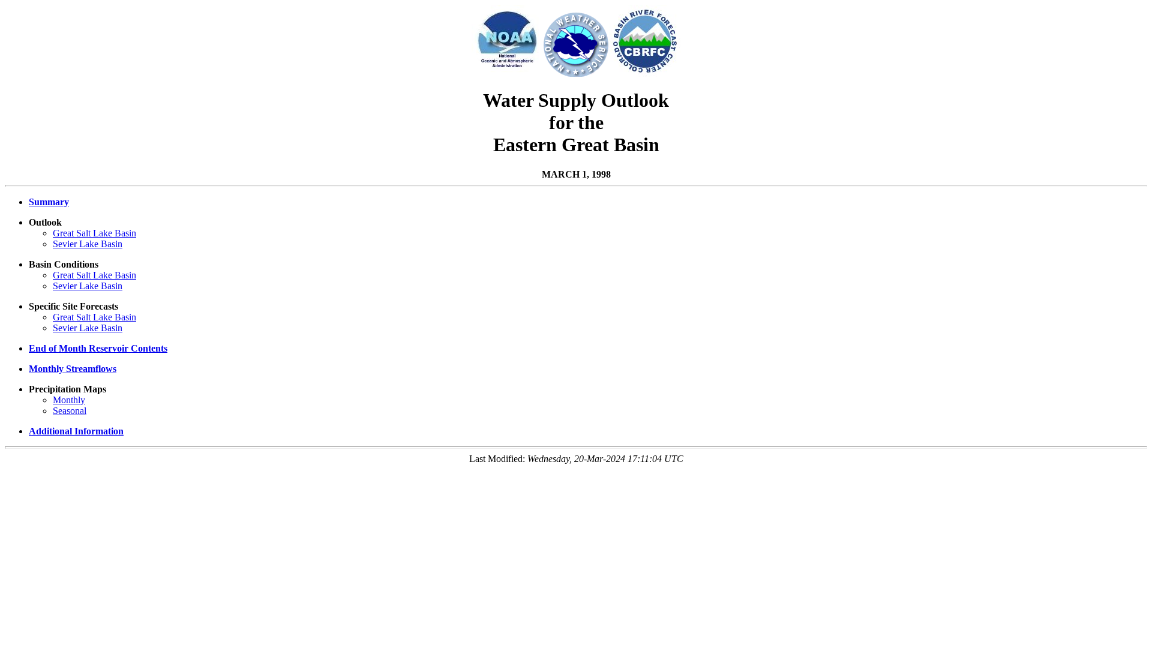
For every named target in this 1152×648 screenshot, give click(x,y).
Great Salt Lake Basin (94, 233)
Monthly (69, 400)
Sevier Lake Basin (87, 244)
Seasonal (69, 411)
